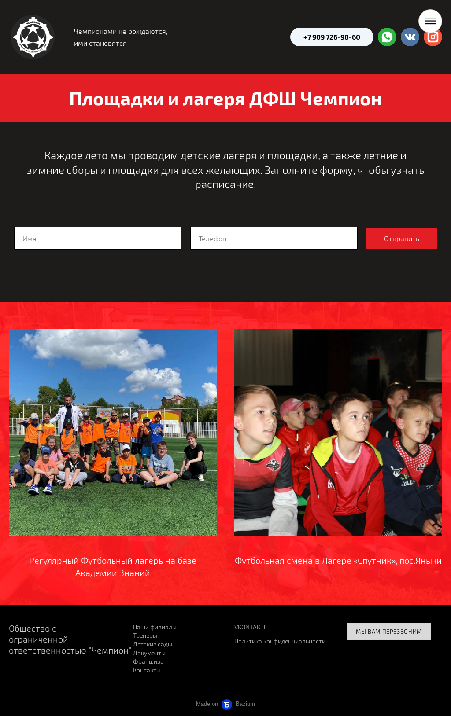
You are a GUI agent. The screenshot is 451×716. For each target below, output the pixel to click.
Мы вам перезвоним (389, 631)
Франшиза (148, 661)
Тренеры (145, 635)
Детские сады (152, 644)
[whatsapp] (387, 37)
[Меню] (430, 21)
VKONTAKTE (250, 627)
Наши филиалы (155, 627)
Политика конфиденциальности (279, 641)
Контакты (147, 670)
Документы (149, 653)
